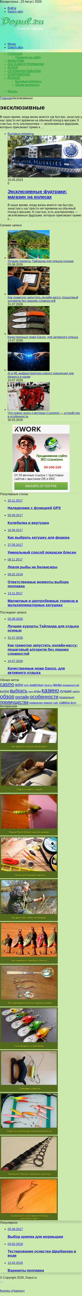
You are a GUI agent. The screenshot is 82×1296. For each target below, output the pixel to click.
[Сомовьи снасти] (29, 1091)
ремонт (48, 702)
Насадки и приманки (26, 64)
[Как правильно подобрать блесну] (29, 962)
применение (36, 702)
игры (37, 691)
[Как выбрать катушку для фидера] (29, 749)
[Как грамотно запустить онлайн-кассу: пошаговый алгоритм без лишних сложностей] (29, 294)
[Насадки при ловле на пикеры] (29, 920)
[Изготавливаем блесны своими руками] (29, 1005)
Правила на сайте (28, 57)
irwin (26, 685)
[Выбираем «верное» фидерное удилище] (29, 1176)
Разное (14, 78)
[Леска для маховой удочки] (29, 877)
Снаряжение (19, 74)
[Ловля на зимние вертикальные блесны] (29, 1133)
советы (64, 702)
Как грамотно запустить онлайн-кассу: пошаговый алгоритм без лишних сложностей (43, 299)
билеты (48, 685)
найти (76, 691)
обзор (7, 697)
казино (50, 690)
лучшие (66, 691)
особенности (44, 696)
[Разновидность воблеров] (29, 1048)
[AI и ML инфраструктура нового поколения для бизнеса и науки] (29, 370)
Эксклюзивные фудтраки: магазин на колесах (37, 194)
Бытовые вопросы (28, 81)
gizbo (19, 685)
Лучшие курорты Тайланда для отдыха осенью (41, 261)
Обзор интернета (27, 84)
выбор (4, 691)
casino (7, 684)
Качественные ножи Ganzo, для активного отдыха (43, 337)
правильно (66, 697)
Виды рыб (16, 60)
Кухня (13, 67)
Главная (6, 98)
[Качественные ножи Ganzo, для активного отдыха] (29, 333)
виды (57, 685)
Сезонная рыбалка (24, 71)
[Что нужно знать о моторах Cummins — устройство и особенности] (29, 409)
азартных (36, 685)
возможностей (71, 685)
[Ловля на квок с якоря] (29, 791)
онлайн (22, 697)
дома (30, 691)
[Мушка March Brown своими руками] (29, 834)
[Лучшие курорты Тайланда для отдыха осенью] (29, 257)
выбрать (18, 690)
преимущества (14, 702)
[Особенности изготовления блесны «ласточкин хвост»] (29, 1219)
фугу (73, 702)
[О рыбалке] (23, 37)
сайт (55, 703)
